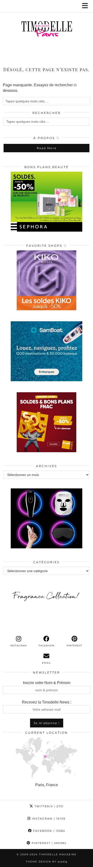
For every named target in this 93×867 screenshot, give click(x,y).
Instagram (48, 818)
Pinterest (48, 843)
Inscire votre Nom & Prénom (46, 683)
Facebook (48, 830)
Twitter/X (48, 806)
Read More (47, 148)
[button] (86, 6)
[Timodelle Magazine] (46, 30)
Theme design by (46, 861)
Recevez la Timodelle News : (46, 702)
